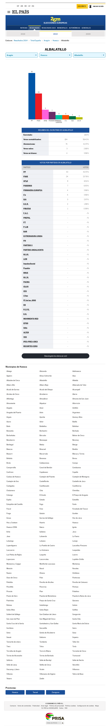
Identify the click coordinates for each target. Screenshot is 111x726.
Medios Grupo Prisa (55, 723)
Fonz (41, 509)
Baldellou (43, 426)
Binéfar (75, 449)
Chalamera (10, 490)
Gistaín (42, 513)
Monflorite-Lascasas (47, 564)
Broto (8, 463)
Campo (75, 463)
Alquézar (43, 403)
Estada (42, 500)
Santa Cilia (76, 619)
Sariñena (9, 628)
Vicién (42, 669)
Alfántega (10, 399)
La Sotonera (44, 550)
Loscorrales (44, 559)
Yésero (9, 679)
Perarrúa (43, 587)
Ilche (8, 532)
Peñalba (9, 582)
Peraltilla (9, 587)
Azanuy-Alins (77, 417)
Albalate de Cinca (13, 380)
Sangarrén (76, 614)
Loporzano (10, 559)
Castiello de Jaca (78, 481)
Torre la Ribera (45, 651)
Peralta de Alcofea (47, 582)
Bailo (8, 426)
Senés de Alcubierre (47, 633)
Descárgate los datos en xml (55, 356)
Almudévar (44, 399)
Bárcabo (43, 435)
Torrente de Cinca (79, 651)
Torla (74, 646)
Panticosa (76, 578)
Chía (41, 490)
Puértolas (10, 601)
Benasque (43, 440)
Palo (41, 578)
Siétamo (43, 637)
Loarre (75, 555)
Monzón (9, 568)
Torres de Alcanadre (14, 656)
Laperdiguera (11, 546)
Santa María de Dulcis (80, 624)
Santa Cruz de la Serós (15, 624)
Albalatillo (43, 380)
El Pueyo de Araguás (80, 495)
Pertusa (75, 587)
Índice (61, 708)
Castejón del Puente (47, 477)
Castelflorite (44, 481)
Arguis (8, 417)
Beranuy (75, 440)
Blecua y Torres (78, 454)
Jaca (74, 532)
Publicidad (36, 706)
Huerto (42, 523)
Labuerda (43, 536)
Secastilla (43, 628)
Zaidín (42, 679)
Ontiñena (75, 573)
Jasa (8, 536)
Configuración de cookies (85, 706)
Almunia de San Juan (80, 399)
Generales (86, 28)
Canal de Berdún (46, 468)
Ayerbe (42, 417)
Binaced (43, 449)
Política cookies (70, 706)
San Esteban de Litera (48, 614)
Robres (9, 605)
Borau (74, 458)
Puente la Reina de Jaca (81, 596)
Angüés (9, 408)
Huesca (75, 523)
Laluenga (10, 541)
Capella (75, 472)
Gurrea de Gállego (46, 518)
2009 (88, 34)
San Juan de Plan (13, 619)
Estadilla (75, 500)
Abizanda (43, 371)
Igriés (74, 527)
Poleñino (75, 591)
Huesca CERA (11, 527)
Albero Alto (10, 385)
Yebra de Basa (77, 674)
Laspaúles (76, 550)
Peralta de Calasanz (80, 582)
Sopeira (75, 637)
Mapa (97, 706)
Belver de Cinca (78, 435)
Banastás (10, 431)
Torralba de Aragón (13, 651)
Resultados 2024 (49, 28)
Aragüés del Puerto (13, 413)
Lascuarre (10, 550)
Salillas (75, 610)
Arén (41, 413)
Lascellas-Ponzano (79, 546)
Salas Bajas (44, 610)
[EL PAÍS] (21, 12)
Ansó (41, 408)
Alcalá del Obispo (46, 390)
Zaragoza (55, 692)
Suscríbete (82, 6)
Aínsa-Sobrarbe (46, 376)
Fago (41, 504)
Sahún (74, 605)
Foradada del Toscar (80, 509)
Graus (8, 518)
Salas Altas (10, 610)
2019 (23, 34)
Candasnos (76, 468)
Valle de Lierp (11, 665)
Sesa (74, 633)
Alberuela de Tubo (79, 385)
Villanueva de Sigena (47, 674)
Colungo (9, 495)
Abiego (9, 371)
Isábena (42, 532)
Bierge (74, 445)
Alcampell (76, 390)
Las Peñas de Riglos (14, 555)
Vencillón (75, 665)
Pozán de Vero (11, 596)
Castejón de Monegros (80, 477)
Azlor (41, 422)
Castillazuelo (44, 486)
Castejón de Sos (12, 481)
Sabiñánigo (44, 605)
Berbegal (9, 445)
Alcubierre (44, 394)
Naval (42, 568)
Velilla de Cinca (45, 665)
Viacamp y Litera (12, 669)
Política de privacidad (56, 706)
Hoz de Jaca (77, 518)
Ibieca (42, 527)
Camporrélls (11, 468)
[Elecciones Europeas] (55, 20)
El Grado (43, 495)
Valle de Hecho (78, 660)
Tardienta (43, 642)
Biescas (9, 449)
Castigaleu (10, 486)
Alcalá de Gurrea (12, 390)
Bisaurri (9, 454)
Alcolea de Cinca (12, 394)
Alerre (74, 394)
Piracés (9, 591)
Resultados (34, 28)
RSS (66, 708)
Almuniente (10, 403)
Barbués (75, 431)
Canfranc (10, 472)
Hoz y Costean (11, 523)
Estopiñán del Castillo (14, 504)
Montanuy (76, 564)
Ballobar (75, 426)
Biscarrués (44, 454)
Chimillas (75, 490)
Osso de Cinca (11, 578)
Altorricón (76, 403)
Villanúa (9, 674)
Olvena (42, 573)
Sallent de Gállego (13, 614)
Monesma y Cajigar (13, 564)
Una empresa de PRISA (55, 716)
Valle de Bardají (45, 660)
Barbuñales (10, 435)
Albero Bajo (44, 385)
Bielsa (42, 445)
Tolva (42, 646)
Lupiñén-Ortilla (78, 559)
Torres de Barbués (47, 656)
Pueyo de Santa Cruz (47, 601)
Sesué (8, 637)
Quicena (75, 601)
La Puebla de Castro (47, 546)
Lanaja (75, 541)
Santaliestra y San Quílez (49, 624)
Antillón (75, 408)
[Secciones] (9, 12)
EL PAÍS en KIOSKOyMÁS (50, 708)
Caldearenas (44, 463)
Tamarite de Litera (13, 642)
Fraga (8, 513)
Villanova (75, 669)
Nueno (9, 573)
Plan (41, 591)
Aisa (74, 376)
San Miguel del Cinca (47, 619)
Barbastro (43, 431)
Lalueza (42, 541)
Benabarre (10, 440)
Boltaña (9, 458)
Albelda (75, 380)
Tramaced (76, 656)
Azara (8, 422)
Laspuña (43, 555)
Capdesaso (44, 472)
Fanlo (74, 504)
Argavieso (76, 413)
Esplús (8, 500)
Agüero (9, 376)
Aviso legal (44, 706)
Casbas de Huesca (13, 477)
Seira (74, 628)
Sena (8, 633)
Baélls (74, 422)
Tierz (8, 646)
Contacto (13, 706)
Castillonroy (76, 486)
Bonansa (43, 458)
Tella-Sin (75, 642)
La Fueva (75, 536)
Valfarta (9, 660)
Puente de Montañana (48, 596)
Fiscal (8, 509)
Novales (75, 568)
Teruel (35, 692)
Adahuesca (76, 371)
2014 (55, 34)
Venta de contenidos (24, 706)
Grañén (75, 513)
